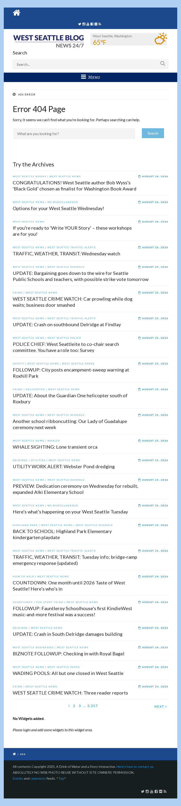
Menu (93, 77)
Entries (18, 778)
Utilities (38, 460)
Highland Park (25, 525)
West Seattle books (29, 176)
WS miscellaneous (62, 202)
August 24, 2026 (155, 576)
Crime (18, 292)
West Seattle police (64, 338)
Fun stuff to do (49, 602)
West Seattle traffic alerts (71, 247)
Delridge (20, 460)
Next (159, 706)
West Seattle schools (65, 267)
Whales (53, 440)
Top (61, 778)
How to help (23, 576)
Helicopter (35, 389)
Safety (18, 363)
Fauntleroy (23, 602)
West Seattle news (65, 176)
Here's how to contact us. (135, 767)
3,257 (92, 705)
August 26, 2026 (155, 176)
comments (38, 778)
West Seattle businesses (33, 647)
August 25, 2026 (155, 267)
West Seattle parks (78, 363)
